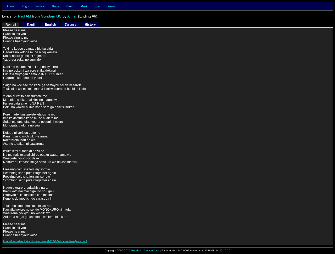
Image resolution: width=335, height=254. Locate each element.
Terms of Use (151, 250)
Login (25, 6)
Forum (70, 6)
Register (40, 6)
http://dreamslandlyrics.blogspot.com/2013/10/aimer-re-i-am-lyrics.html (45, 241)
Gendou (136, 250)
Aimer (72, 16)
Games (111, 6)
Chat (97, 6)
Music (84, 6)
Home (55, 6)
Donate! (10, 6)
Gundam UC (51, 16)
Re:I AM (24, 16)
